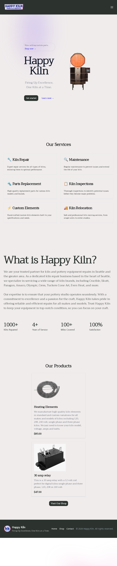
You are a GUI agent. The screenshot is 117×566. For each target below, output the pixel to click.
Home (54, 528)
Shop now (30, 48)
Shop (61, 528)
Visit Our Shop (58, 503)
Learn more (48, 98)
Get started (31, 98)
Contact (70, 528)
